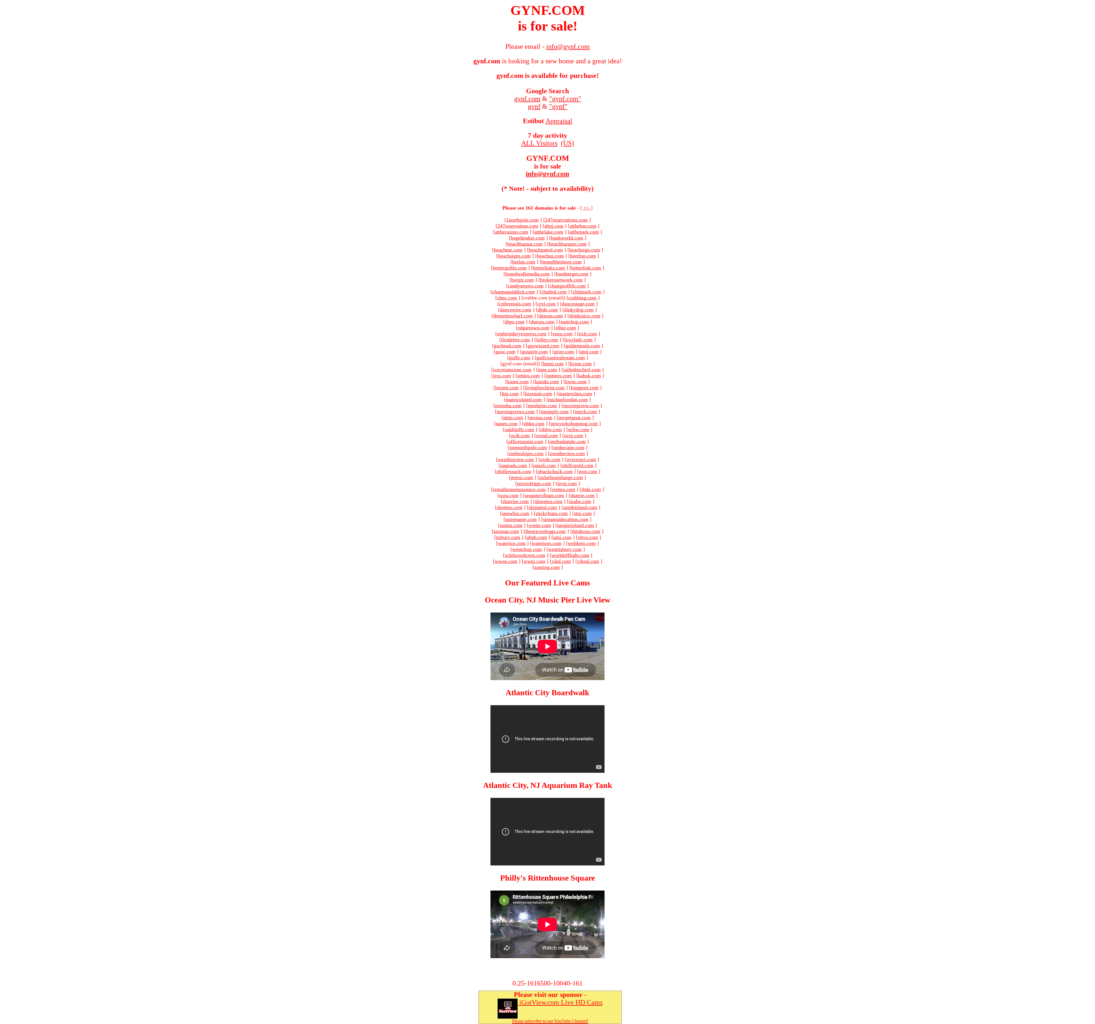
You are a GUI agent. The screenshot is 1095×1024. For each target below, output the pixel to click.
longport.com (585, 387)
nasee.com (507, 423)
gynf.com (527, 98)
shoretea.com (548, 501)
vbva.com (588, 537)
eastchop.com (575, 322)
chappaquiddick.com (513, 292)
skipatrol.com (543, 507)
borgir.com (522, 280)
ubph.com (536, 537)
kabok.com (589, 375)
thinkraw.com (586, 531)
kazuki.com (547, 381)
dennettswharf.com (513, 316)
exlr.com (588, 333)
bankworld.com (567, 238)
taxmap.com (506, 531)
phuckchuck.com (555, 471)
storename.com (521, 519)
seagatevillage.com (544, 495)
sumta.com (511, 525)
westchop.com (527, 549)
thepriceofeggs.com (545, 531)
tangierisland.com (575, 525)
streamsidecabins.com (565, 519)
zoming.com (547, 567)
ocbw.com (578, 429)
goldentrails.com (582, 345)
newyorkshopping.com (574, 423)
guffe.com (519, 357)
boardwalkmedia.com (527, 274)
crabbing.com (582, 298)
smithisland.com (580, 507)
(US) (567, 143)
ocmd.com (547, 435)
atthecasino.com (511, 232)
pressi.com (522, 477)
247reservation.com (517, 226)
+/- (586, 208)
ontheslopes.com (526, 453)
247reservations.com (566, 220)
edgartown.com (533, 327)
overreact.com (581, 459)
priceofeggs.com (534, 483)
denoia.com (551, 316)
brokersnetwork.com (561, 280)
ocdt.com (520, 435)
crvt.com (546, 304)
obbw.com (551, 429)
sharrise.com (515, 501)
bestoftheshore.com (562, 262)
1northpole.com (522, 220)
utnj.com (562, 537)
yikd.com (561, 561)
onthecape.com (568, 447)
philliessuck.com (513, 471)
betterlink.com (586, 268)
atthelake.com (548, 232)
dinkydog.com (579, 310)
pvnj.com (567, 483)
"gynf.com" (565, 98)
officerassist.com (525, 441)
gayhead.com (507, 345)
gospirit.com (535, 351)
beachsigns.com (514, 256)
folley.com (547, 339)
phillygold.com (577, 465)
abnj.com (553, 226)
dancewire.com (515, 310)
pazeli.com (544, 465)
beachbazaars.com (568, 244)
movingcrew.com (581, 405)
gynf (534, 106)
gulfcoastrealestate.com (560, 357)
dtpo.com (514, 322)
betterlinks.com (549, 268)
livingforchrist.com (545, 387)
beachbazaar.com (525, 244)
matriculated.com (524, 399)
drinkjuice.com (584, 316)
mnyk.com (586, 411)
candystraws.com (526, 286)
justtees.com (559, 375)
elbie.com (566, 327)
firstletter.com (515, 339)
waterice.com (512, 543)
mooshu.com (508, 405)
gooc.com (505, 351)
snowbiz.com (515, 513)
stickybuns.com (552, 513)
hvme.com (581, 363)
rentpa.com (563, 489)
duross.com (542, 322)
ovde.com (550, 459)
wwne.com (506, 561)
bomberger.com (572, 274)
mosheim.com (542, 405)
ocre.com (573, 435)
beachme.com (508, 250)
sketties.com (509, 507)
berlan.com (523, 262)
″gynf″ (558, 106)
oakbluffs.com (519, 429)
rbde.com (591, 489)
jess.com (502, 375)
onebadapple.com (567, 441)
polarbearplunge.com (561, 477)
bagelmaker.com (528, 238)
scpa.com (508, 495)
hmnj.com (553, 363)
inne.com (547, 369)
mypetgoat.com (575, 417)
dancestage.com (578, 304)
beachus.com (550, 256)
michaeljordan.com (568, 399)
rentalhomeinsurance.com (519, 489)
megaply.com (555, 411)
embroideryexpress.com (521, 333)
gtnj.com (589, 351)
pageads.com (513, 465)
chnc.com (507, 298)
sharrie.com (582, 495)
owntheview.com (567, 453)
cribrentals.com (515, 304)
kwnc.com (576, 381)
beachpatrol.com (546, 250)
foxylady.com (578, 339)
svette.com (540, 525)
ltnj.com (510, 393)
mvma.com (540, 417)
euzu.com (563, 333)
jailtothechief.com (582, 369)
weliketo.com (582, 543)
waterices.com (546, 543)
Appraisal (559, 121)
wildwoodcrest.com (525, 555)
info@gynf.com (547, 173)
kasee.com (518, 381)
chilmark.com (587, 292)
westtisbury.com (565, 549)
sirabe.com (580, 501)
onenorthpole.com (528, 447)
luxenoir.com (538, 393)
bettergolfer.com (510, 268)
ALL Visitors (539, 143)
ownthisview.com (516, 459)
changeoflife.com (568, 286)
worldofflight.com (570, 555)
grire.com (564, 351)
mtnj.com (513, 417)
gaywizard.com (543, 345)
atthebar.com (583, 226)
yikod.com (588, 561)
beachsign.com (584, 250)
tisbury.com (508, 537)
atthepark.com (584, 232)
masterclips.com (575, 393)
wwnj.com (534, 561)
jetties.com (528, 375)
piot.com (588, 471)
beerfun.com (583, 256)
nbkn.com (534, 423)
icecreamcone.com (512, 369)
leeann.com (507, 387)
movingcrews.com (516, 411)
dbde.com (548, 310)
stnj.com (583, 513)
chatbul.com (554, 292)
